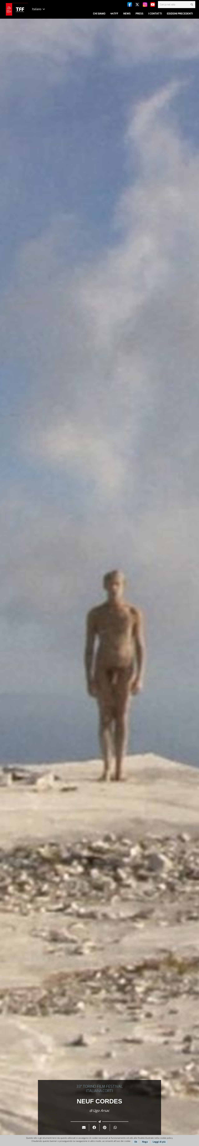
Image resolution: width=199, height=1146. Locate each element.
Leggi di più (159, 1141)
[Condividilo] (94, 1127)
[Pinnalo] (105, 1127)
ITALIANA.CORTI (99, 1090)
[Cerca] (191, 4)
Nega (145, 1141)
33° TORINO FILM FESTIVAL (99, 1086)
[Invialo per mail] (84, 1127)
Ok (135, 1141)
